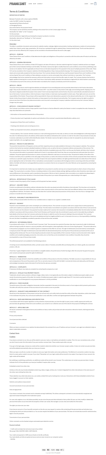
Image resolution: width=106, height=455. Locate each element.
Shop (34, 3)
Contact (39, 3)
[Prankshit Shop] (18, 3)
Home (30, 3)
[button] (86, 3)
